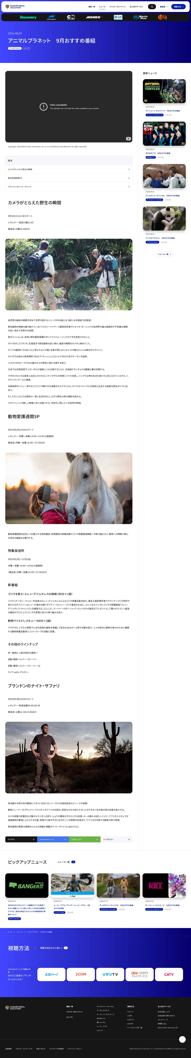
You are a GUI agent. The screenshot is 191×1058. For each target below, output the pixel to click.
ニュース (102, 6)
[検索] (152, 6)
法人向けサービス (136, 6)
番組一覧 (91, 6)
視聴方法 (177, 6)
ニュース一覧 (163, 254)
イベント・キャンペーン (117, 6)
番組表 (162, 6)
